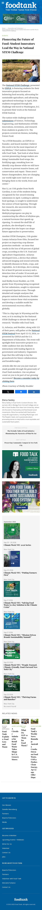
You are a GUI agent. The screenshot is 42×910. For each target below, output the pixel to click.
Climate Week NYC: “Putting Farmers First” (20, 573)
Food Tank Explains (5, 728)
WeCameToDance (9, 883)
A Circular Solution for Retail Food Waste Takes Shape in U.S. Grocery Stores (15, 744)
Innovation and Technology (15, 28)
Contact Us (6, 852)
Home (3, 28)
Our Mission (6, 805)
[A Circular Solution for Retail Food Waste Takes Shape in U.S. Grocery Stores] (15, 721)
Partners (5, 813)
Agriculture (17, 726)
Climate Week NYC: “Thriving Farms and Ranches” (20, 698)
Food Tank (23, 727)
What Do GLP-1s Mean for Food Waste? (24, 738)
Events (5, 35)
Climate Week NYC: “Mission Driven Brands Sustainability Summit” (20, 636)
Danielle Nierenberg (9, 809)
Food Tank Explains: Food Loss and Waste (5, 739)
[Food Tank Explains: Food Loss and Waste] (6, 721)
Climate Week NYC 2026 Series (17, 545)
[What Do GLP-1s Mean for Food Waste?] (25, 721)
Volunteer (5, 848)
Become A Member (9, 835)
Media (4, 822)
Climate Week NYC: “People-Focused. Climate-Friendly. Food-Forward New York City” (20, 667)
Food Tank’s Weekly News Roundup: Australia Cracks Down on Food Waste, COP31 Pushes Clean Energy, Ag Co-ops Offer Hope (34, 753)
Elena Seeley (8, 400)
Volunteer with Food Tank (11, 878)
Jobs (3, 857)
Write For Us (7, 844)
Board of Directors (9, 818)
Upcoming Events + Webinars (13, 840)
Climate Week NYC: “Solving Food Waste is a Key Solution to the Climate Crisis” (20, 604)
